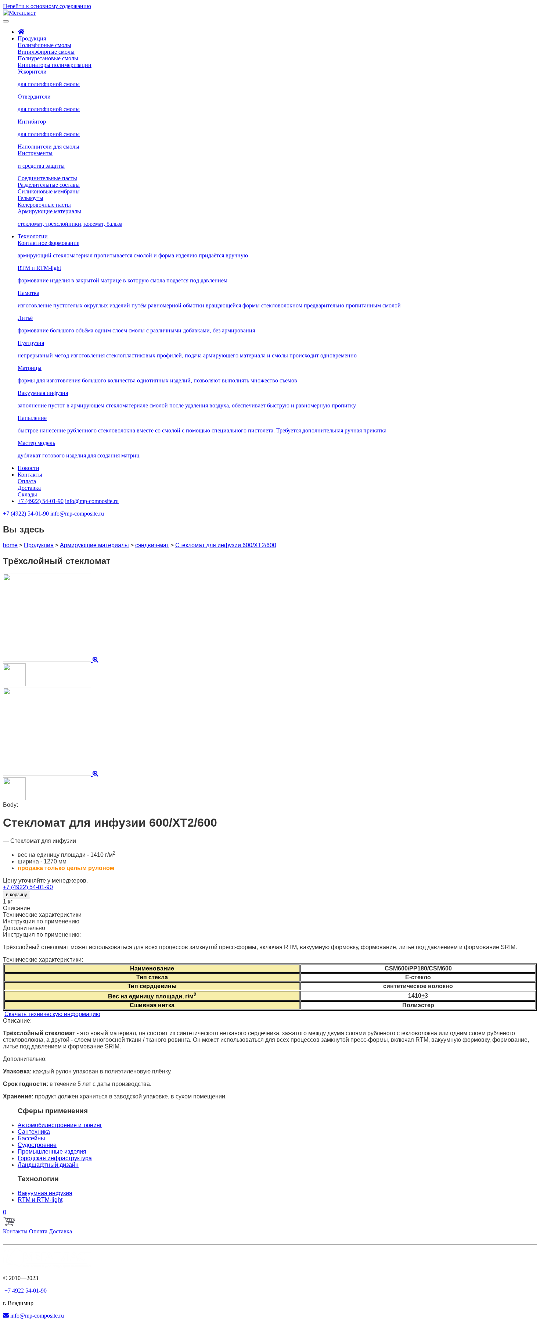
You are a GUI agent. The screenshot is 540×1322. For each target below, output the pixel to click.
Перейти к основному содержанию (47, 6)
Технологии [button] (33, 236)
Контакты (15, 1231)
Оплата (38, 1231)
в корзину (16, 894)
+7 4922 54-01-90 (25, 1290)
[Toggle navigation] (6, 21)
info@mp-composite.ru (36, 1315)
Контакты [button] (30, 474)
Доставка (60, 1231)
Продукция (39, 545)
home (10, 545)
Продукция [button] (32, 38)
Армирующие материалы (94, 545)
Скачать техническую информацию (52, 1014)
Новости (28, 468)
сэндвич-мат (152, 545)
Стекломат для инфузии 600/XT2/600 (225, 545)
